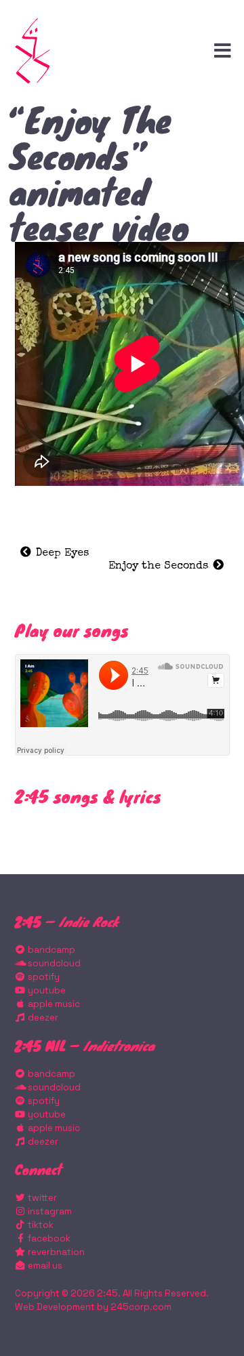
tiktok (40, 1225)
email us (44, 1265)
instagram (49, 1211)
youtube (46, 990)
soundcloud (53, 963)
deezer (42, 1017)
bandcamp (50, 950)
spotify (43, 977)
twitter (41, 1198)
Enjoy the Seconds (159, 566)
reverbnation (55, 1252)
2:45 (107, 1293)
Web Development (55, 1307)
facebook (48, 1238)
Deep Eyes (61, 553)
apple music (53, 1004)
